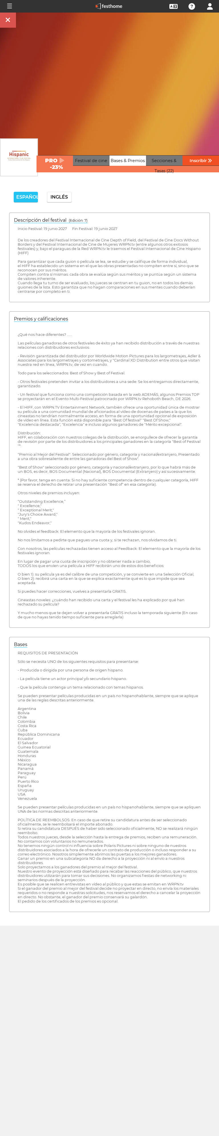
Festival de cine (91, 160)
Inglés (59, 197)
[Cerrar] (8, 20)
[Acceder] (210, 6)
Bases (20, 644)
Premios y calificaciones (41, 319)
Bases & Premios (128, 160)
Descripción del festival (51, 220)
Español (27, 197)
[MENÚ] (9, 6)
